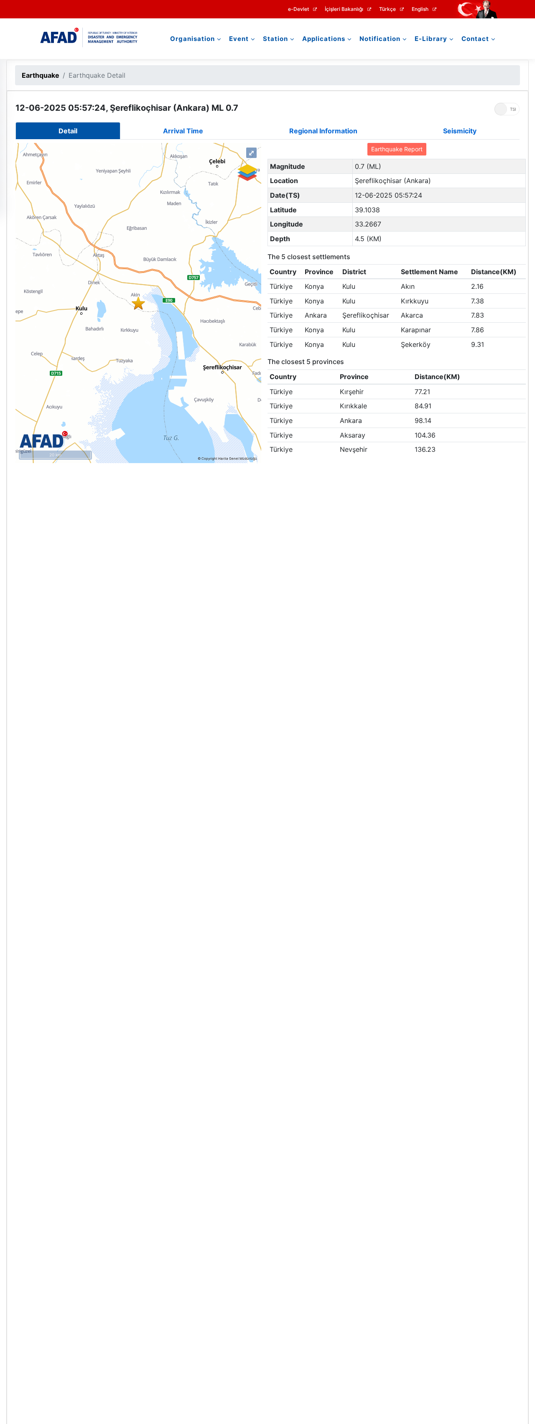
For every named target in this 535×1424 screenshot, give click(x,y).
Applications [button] (323, 39)
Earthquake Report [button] (397, 149)
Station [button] (275, 39)
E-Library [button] (431, 39)
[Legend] (247, 173)
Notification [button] (379, 39)
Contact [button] (475, 39)
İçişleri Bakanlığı (344, 9)
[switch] (507, 109)
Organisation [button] (192, 39)
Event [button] (239, 39)
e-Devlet (298, 9)
